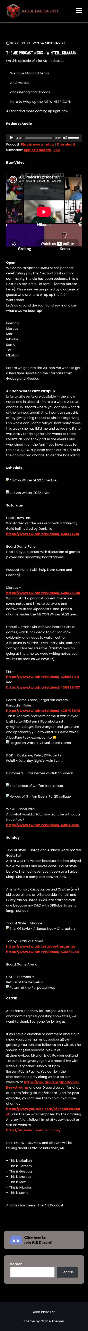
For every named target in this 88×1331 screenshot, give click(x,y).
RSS (56, 150)
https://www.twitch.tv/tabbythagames (41, 946)
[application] (44, 138)
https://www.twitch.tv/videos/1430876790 (43, 593)
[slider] (74, 137)
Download (66, 144)
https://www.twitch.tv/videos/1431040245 (42, 825)
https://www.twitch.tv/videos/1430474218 (42, 534)
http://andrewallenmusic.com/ (33, 1130)
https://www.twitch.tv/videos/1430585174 (42, 676)
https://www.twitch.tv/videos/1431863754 (42, 951)
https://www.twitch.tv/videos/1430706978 (43, 710)
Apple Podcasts (37, 150)
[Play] (11, 138)
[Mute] (65, 138)
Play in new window (37, 144)
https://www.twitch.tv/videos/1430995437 (43, 687)
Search (16, 1264)
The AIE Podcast (51, 43)
